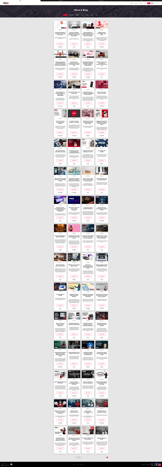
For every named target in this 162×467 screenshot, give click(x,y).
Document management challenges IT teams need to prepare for (60, 33)
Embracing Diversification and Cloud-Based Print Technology (101, 383)
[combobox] (153, 3)
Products (131, 3)
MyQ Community (61, 0)
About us (141, 3)
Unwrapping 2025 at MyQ (101, 151)
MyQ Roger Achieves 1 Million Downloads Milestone (74, 295)
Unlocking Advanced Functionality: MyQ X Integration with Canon (60, 439)
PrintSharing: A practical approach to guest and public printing (88, 122)
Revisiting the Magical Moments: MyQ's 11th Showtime (101, 324)
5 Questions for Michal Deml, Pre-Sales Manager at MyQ (101, 353)
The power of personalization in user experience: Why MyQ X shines (88, 266)
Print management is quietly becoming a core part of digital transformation (60, 93)
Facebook (146, 464)
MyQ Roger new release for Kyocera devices (74, 265)
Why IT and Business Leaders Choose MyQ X (60, 265)
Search (158, 3)
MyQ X (82, 14)
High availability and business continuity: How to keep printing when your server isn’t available (88, 34)
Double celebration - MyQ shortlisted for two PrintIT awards (74, 237)
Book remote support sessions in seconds (101, 92)
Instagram (149, 464)
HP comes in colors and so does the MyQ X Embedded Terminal (74, 439)
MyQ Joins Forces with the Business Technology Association (60, 412)
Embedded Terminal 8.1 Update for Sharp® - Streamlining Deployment (88, 324)
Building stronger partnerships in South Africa (101, 33)
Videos (96, 14)
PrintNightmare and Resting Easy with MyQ (102, 411)
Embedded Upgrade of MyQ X (102, 438)
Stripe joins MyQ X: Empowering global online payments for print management (60, 209)
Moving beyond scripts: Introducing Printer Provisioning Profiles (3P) (74, 151)
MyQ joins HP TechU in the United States (74, 92)
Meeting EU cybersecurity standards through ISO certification (88, 295)
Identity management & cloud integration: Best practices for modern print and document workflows (60, 63)
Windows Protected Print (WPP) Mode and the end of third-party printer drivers (101, 123)
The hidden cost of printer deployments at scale (87, 151)
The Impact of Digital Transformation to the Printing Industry (88, 353)
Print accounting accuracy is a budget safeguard (101, 179)
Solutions (136, 3)
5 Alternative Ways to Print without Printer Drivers (74, 353)
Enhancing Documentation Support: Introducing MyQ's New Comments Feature (60, 354)
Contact (142, 0)
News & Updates (71, 14)
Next (107, 457)
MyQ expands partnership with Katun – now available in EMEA (60, 179)
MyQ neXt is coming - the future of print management (74, 208)
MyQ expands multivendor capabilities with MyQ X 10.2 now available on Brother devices (87, 63)
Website (20, 0)
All (65, 14)
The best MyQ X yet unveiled (60, 295)
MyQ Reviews (153, 464)
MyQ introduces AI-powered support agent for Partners (101, 208)
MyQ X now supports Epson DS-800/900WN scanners (101, 265)
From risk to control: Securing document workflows (60, 122)
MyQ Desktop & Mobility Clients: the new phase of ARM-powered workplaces (74, 179)
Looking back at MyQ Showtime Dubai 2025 (87, 208)
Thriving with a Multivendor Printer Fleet (88, 412)
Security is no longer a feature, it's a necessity (74, 122)
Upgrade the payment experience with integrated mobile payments (88, 93)
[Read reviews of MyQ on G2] (157, 464)
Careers (74, 464)
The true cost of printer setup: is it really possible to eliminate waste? (88, 179)
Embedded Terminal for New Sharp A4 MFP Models (74, 324)
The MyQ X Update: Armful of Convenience (88, 438)
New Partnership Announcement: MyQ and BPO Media (74, 383)
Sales (149, 3)
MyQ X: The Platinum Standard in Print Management (60, 324)
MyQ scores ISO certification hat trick (74, 411)
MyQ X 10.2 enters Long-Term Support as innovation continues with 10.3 (101, 63)
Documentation (101, 0)
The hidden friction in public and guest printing (60, 151)
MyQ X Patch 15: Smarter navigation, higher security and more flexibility (101, 237)
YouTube (147, 464)
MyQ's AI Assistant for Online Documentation (88, 382)
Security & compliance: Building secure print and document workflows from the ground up (74, 34)
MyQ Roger (77, 14)
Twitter (144, 464)
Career (145, 3)
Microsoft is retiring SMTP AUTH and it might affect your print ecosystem (87, 237)
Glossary (91, 14)
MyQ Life (87, 14)
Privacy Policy (81, 464)
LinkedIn (142, 464)
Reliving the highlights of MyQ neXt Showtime (60, 236)
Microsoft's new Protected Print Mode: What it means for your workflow (101, 295)
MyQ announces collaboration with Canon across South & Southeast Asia (74, 63)
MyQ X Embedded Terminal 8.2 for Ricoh (60, 382)
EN (153, 3)
